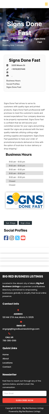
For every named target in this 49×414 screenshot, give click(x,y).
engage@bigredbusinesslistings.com (21, 329)
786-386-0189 (9, 340)
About (6, 358)
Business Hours (13, 80)
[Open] (46, 4)
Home (5, 40)
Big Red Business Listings (18, 4)
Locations (8, 362)
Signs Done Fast (13, 87)
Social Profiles (13, 84)
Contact (7, 366)
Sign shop (25, 223)
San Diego (18, 38)
